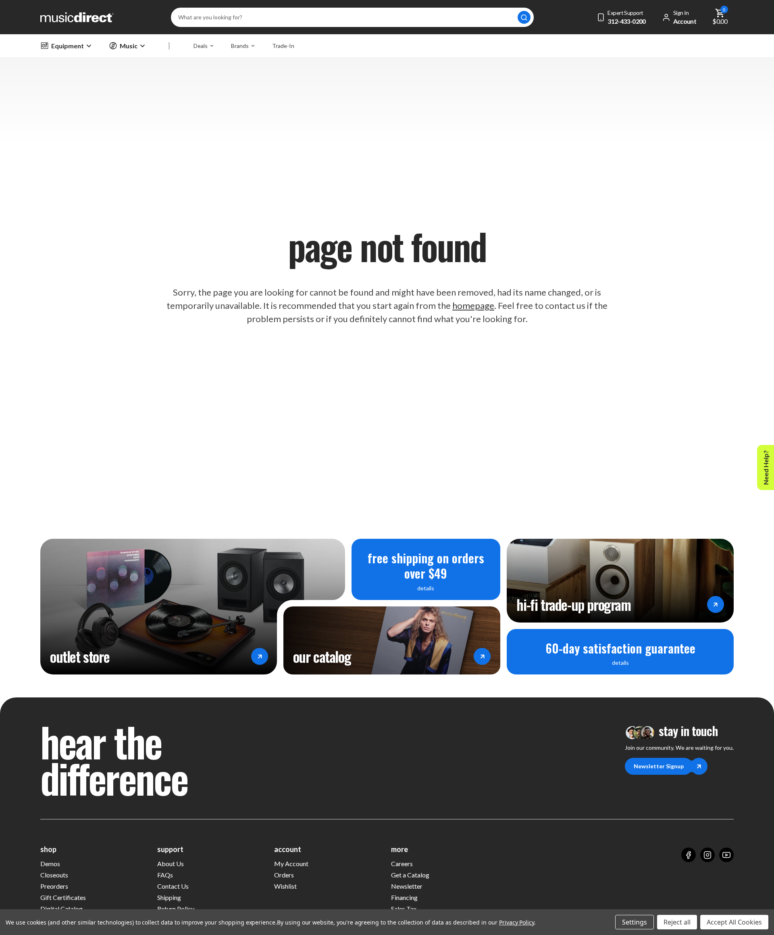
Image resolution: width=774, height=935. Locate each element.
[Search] (524, 17)
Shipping (169, 897)
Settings (634, 922)
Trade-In (283, 45)
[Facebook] (688, 855)
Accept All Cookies (734, 922)
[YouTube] (726, 855)
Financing (404, 897)
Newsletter (406, 886)
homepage (473, 305)
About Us (170, 863)
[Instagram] (707, 855)
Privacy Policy (516, 922)
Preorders (54, 886)
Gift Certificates (63, 897)
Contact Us (173, 886)
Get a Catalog (410, 875)
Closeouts (54, 875)
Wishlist (285, 886)
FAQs (165, 875)
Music (128, 46)
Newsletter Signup (659, 766)
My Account (291, 863)
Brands (240, 45)
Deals (201, 45)
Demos (50, 863)
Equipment (67, 46)
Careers (402, 863)
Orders (284, 875)
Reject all (677, 922)
